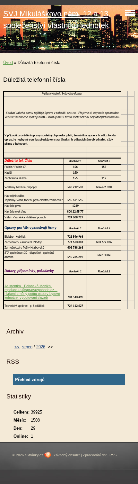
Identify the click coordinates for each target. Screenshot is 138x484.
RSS (112, 455)
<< (17, 346)
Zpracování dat (95, 455)
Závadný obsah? (67, 455)
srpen (27, 346)
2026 (40, 346)
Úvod (8, 62)
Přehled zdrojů (30, 379)
